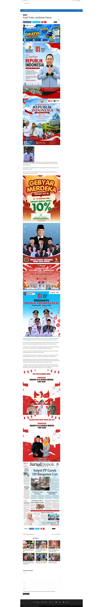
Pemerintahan (29, 13)
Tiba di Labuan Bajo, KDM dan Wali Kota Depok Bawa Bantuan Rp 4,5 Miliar (28, 550)
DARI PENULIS (36, 538)
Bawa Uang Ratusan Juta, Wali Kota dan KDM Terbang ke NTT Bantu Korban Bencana (41, 550)
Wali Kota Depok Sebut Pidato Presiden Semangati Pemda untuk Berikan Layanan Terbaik (53, 550)
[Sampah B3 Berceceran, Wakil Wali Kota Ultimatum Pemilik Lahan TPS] (41, 557)
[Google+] (74, 0)
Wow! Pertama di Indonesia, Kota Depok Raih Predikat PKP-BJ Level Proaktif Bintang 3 (28, 562)
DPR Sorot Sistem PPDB (56, 534)
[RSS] (76, 0)
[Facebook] (72, 0)
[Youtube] (79, 0)
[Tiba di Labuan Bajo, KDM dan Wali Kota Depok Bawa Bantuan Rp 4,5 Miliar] (29, 544)
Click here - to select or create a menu (32, 10)
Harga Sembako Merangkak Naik (28, 534)
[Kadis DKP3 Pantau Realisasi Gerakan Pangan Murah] (54, 557)
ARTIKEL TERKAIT (27, 538)
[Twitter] (77, 0)
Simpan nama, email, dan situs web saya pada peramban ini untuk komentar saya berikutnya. (39, 591)
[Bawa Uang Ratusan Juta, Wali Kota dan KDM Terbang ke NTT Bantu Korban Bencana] (41, 544)
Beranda (24, 13)
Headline (24, 560)
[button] (79, 10)
